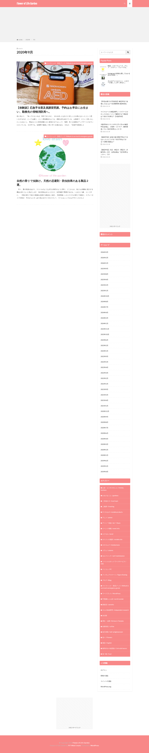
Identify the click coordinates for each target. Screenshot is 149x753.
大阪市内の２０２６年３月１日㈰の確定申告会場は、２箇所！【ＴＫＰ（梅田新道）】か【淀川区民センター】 (114, 126)
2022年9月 (104, 356)
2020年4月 (104, 439)
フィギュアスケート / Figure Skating (114, 575)
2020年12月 (105, 411)
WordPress (95, 745)
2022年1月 (104, 384)
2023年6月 (104, 340)
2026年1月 (104, 263)
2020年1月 (104, 455)
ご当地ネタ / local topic (110, 501)
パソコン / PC (107, 569)
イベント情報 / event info (111, 528)
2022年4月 (104, 367)
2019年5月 (104, 466)
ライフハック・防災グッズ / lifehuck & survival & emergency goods (70, 63)
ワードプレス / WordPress (111, 593)
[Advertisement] (74, 23)
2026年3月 (104, 252)
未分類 (104, 615)
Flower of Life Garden (27, 3)
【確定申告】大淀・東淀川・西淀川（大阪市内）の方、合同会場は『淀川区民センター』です (114, 152)
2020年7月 (104, 428)
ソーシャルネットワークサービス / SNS (113, 563)
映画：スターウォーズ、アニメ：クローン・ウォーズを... (118, 66)
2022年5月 (104, 362)
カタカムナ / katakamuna (111, 545)
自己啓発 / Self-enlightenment (112, 632)
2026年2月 (104, 258)
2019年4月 (104, 471)
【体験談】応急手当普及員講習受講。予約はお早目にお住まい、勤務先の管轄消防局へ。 (52, 109)
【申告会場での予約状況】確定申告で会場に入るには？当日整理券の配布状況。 (114, 102)
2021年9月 (104, 389)
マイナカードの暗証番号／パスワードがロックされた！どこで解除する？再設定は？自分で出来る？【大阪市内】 (114, 114)
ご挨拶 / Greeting (108, 506)
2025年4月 (104, 279)
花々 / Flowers (107, 637)
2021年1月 (104, 406)
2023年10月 (105, 334)
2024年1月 (104, 323)
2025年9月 (104, 268)
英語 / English (107, 643)
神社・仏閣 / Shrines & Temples (113, 621)
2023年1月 (104, 351)
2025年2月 (104, 285)
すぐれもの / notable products (112, 512)
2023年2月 (104, 345)
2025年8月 (104, 274)
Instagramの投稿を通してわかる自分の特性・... (119, 74)
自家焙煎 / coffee (108, 626)
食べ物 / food (106, 654)
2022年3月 (104, 373)
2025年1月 (104, 290)
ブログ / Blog (106, 580)
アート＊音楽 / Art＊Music (111, 523)
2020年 (28, 39)
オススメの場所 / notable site (112, 539)
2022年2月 (104, 378)
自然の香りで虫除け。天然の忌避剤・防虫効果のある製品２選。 (53, 182)
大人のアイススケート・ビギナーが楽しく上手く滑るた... (118, 81)
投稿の (104, 676)
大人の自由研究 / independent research (115, 610)
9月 (34, 39)
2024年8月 (104, 301)
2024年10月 (105, 296)
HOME (21, 39)
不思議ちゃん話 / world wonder (113, 599)
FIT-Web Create (74, 745)
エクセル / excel (107, 534)
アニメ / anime (107, 517)
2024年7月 (104, 307)
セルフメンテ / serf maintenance (113, 556)
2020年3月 (104, 444)
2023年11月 (105, 329)
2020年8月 (104, 422)
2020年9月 (104, 417)
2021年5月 (104, 395)
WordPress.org (106, 686)
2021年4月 (104, 400)
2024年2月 (104, 318)
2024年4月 (104, 312)
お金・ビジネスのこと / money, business (112, 489)
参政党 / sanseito (108, 604)
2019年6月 (104, 461)
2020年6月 (104, 433)
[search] (128, 52)
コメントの (106, 681)
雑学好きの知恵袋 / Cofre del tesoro (114, 648)
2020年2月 (104, 450)
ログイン (104, 670)
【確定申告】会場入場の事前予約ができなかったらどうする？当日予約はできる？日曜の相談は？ (114, 139)
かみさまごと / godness (110, 495)
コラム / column (107, 550)
